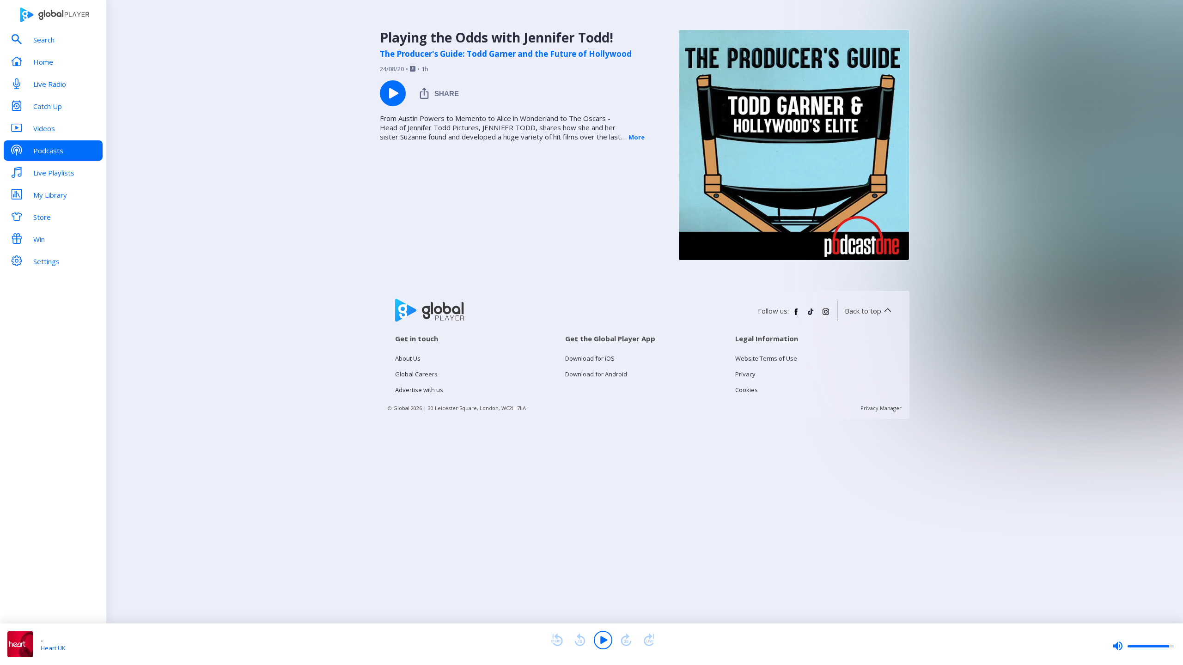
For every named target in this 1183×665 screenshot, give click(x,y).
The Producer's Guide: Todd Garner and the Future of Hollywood (506, 54)
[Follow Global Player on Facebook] (796, 315)
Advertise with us (419, 390)
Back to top (863, 310)
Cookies (746, 390)
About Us (408, 358)
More (636, 137)
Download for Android (596, 374)
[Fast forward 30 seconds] (626, 640)
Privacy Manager (881, 408)
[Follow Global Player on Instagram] (825, 315)
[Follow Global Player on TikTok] (811, 315)
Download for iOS (590, 358)
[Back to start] (557, 640)
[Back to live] (649, 640)
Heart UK (53, 648)
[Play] (603, 640)
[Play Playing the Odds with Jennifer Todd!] (393, 93)
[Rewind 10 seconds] (580, 640)
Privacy (745, 374)
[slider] (1143, 646)
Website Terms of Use (766, 358)
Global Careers (416, 374)
